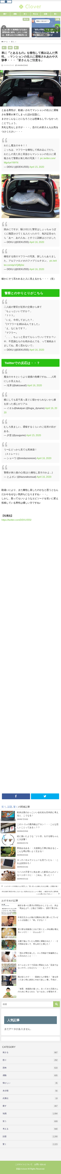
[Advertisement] (30, 658)
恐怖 (30, 1068)
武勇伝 (30, 1098)
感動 (30, 1075)
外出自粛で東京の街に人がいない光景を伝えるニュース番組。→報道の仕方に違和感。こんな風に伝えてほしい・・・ (31, 893)
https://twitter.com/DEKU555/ (16, 520)
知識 (30, 1113)
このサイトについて (23, 1164)
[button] (3, 27)
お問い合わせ (40, 1164)
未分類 (30, 1091)
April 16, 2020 (36, 242)
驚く (16, 47)
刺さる (30, 1052)
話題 (10, 47)
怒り (30, 1060)
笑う (4, 47)
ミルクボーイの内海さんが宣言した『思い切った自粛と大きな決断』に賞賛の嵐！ (31, 886)
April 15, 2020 (36, 167)
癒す (30, 1106)
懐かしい (30, 1083)
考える (30, 1129)
